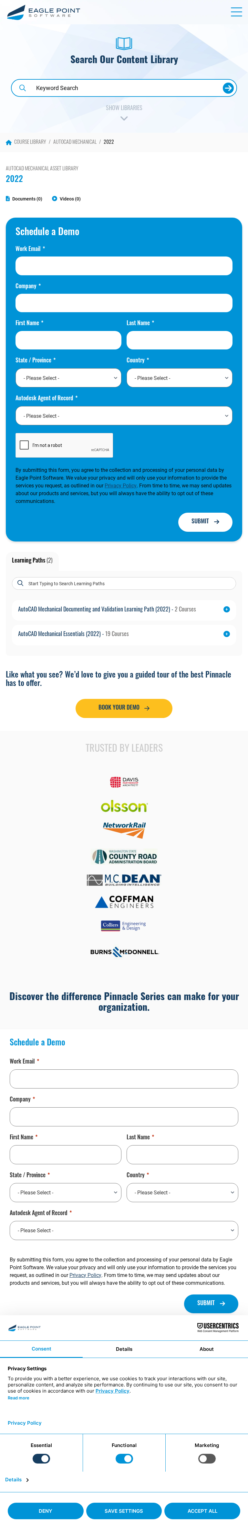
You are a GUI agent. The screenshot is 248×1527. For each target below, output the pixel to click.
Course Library (30, 142)
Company (26, 287)
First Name (27, 324)
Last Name (138, 324)
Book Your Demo (119, 708)
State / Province (33, 361)
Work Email (28, 250)
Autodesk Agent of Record (44, 399)
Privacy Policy (121, 485)
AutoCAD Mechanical (75, 142)
